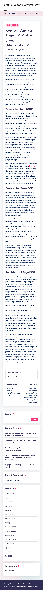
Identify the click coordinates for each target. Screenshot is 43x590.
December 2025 (10, 527)
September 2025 (11, 539)
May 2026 (8, 506)
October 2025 (10, 535)
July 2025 (8, 548)
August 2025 (9, 544)
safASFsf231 (15, 372)
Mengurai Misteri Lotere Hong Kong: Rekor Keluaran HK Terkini (21, 441)
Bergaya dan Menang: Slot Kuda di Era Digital (19, 466)
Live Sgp (32, 166)
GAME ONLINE (12, 25)
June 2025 (8, 552)
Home (4, 13)
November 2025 (10, 531)
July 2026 (8, 498)
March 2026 (9, 514)
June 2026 (8, 502)
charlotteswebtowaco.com (22, 4)
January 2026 (10, 523)
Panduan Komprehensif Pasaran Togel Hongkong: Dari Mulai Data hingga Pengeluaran (20, 457)
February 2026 (10, 519)
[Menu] (5, 10)
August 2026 (9, 494)
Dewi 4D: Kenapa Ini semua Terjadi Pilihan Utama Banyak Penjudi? (21, 434)
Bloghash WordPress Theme (28, 586)
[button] (13, 377)
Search (8, 414)
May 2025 (8, 556)
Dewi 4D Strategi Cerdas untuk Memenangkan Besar (17, 449)
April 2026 (8, 510)
